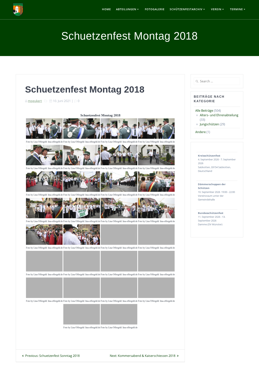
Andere (200, 132)
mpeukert (35, 101)
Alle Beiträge (204, 110)
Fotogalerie (155, 9)
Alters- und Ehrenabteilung (219, 115)
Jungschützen (209, 124)
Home (106, 9)
